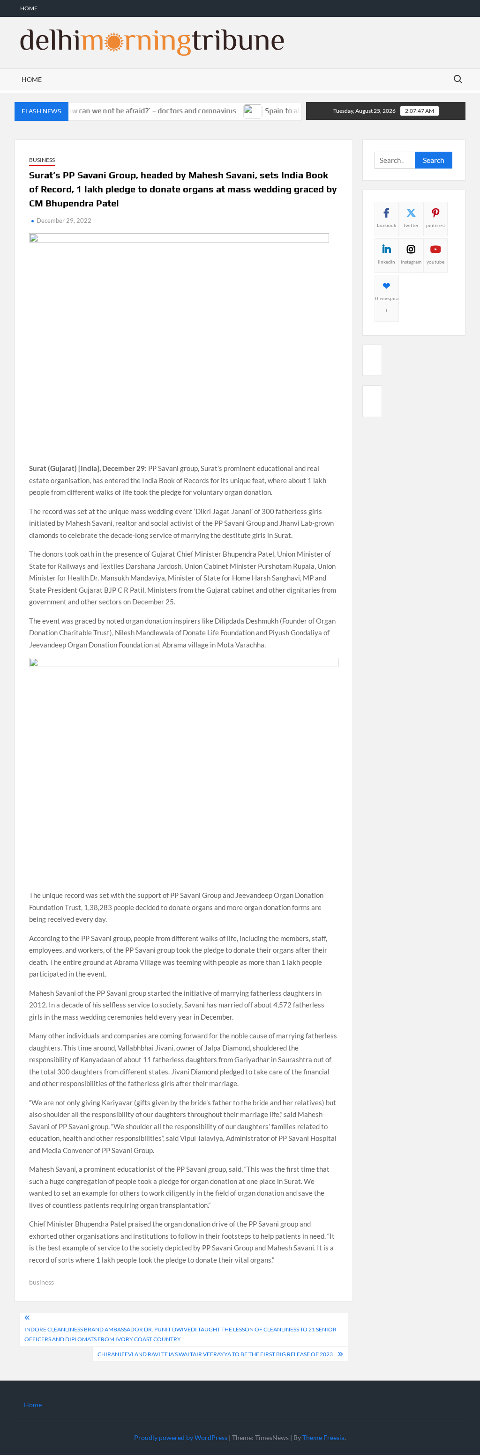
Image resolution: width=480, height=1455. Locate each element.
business (41, 1282)
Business (42, 159)
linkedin (386, 262)
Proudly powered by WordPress (180, 1437)
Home (29, 8)
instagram (411, 262)
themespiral (386, 304)
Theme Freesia (323, 1437)
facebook (386, 225)
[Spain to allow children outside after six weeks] (239, 110)
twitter (411, 225)
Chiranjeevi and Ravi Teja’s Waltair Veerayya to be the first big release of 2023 (215, 1354)
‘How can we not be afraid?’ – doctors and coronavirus (133, 111)
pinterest (435, 225)
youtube (435, 262)
